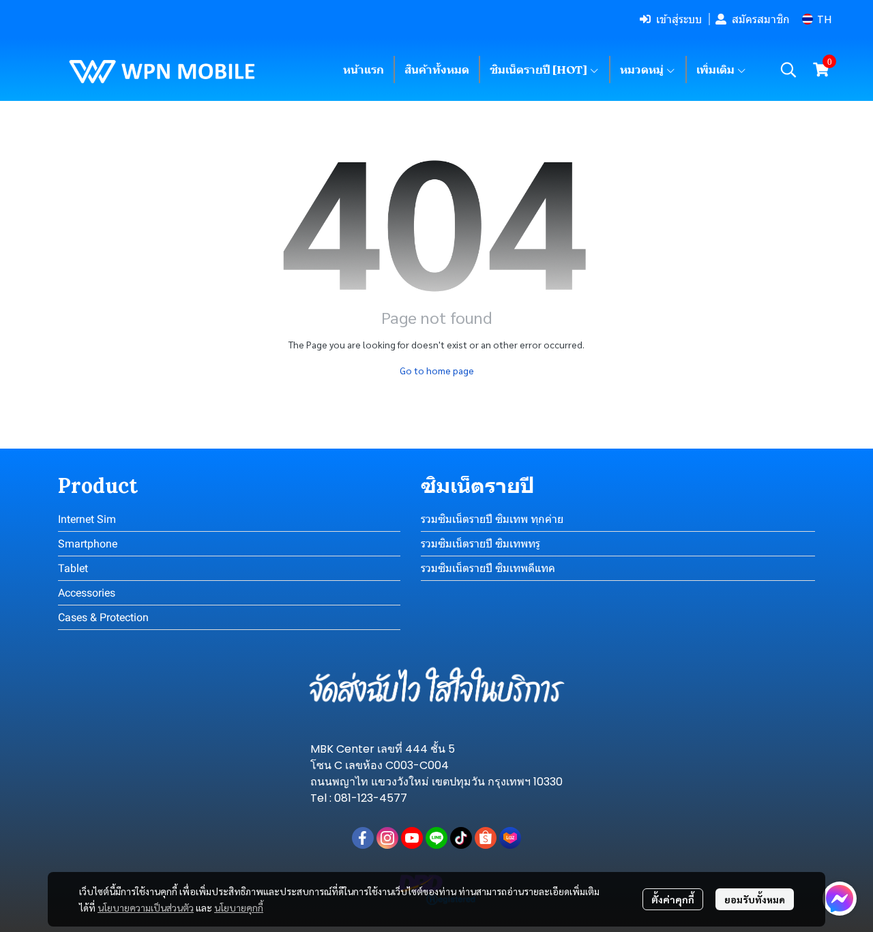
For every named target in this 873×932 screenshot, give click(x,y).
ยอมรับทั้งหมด (754, 899)
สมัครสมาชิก (761, 19)
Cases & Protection (103, 617)
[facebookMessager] (839, 898)
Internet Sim (87, 519)
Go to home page (437, 370)
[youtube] (412, 838)
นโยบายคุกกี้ (238, 907)
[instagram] (387, 838)
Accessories (86, 592)
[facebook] (363, 838)
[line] (436, 838)
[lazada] (510, 838)
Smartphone (87, 543)
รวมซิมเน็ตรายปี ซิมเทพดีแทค (488, 568)
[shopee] (486, 838)
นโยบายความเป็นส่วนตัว (146, 907)
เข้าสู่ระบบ (679, 19)
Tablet (73, 568)
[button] (816, 19)
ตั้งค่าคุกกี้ (672, 899)
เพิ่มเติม (716, 69)
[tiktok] (461, 838)
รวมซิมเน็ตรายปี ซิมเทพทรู (480, 543)
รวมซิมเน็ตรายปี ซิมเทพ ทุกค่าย (492, 519)
